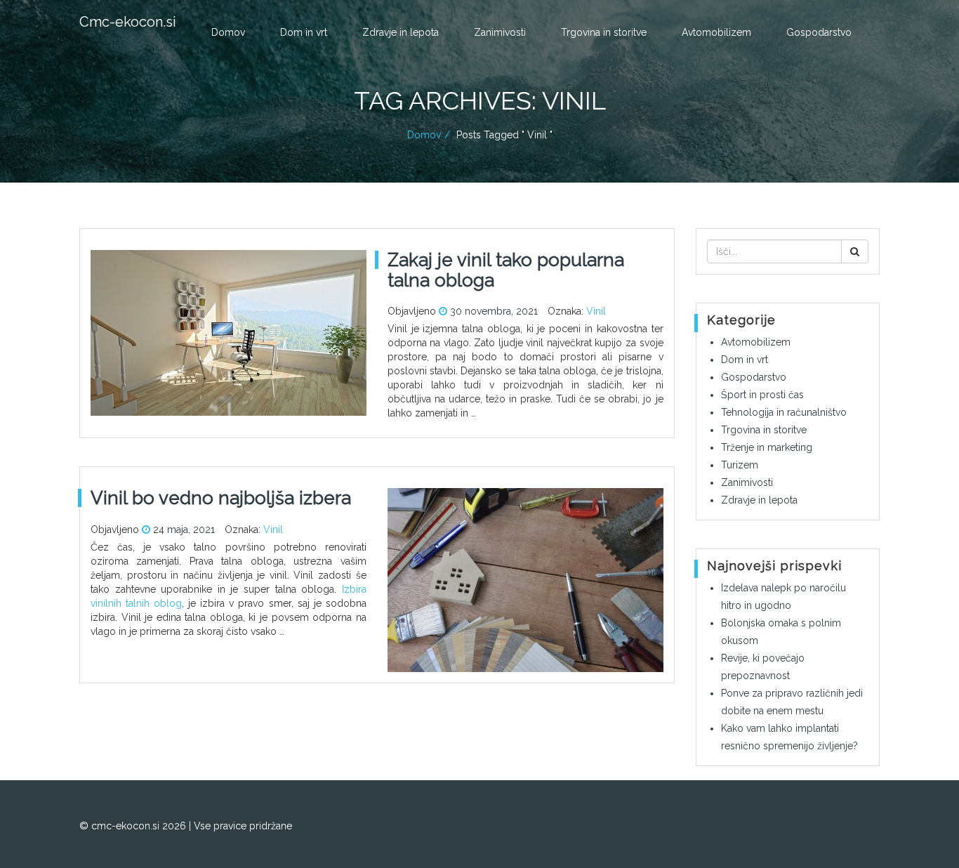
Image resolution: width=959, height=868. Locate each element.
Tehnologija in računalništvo (784, 412)
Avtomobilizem (716, 32)
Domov (228, 32)
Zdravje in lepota (400, 32)
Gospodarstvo (819, 32)
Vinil (596, 311)
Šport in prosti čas (762, 394)
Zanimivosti (500, 32)
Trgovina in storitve (604, 32)
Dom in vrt (303, 32)
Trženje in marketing (766, 447)
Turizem (739, 465)
